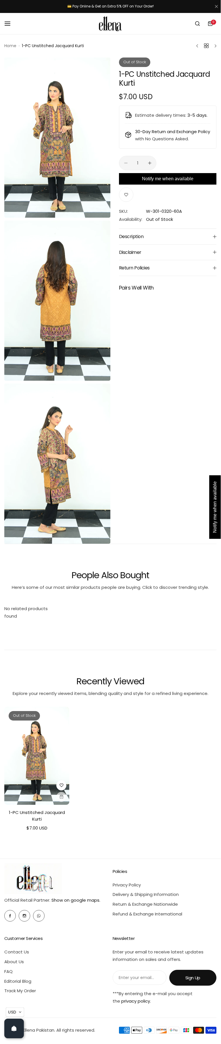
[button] (15, 1012)
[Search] (197, 23)
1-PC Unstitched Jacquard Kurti (37, 815)
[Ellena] (110, 23)
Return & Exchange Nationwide (145, 904)
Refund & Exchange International (147, 914)
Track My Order (20, 991)
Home (10, 46)
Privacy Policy (127, 885)
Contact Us (16, 952)
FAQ (8, 971)
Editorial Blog (17, 981)
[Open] (14, 1028)
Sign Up (192, 978)
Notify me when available (167, 178)
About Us (14, 962)
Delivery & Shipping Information (146, 894)
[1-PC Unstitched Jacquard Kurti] (36, 756)
